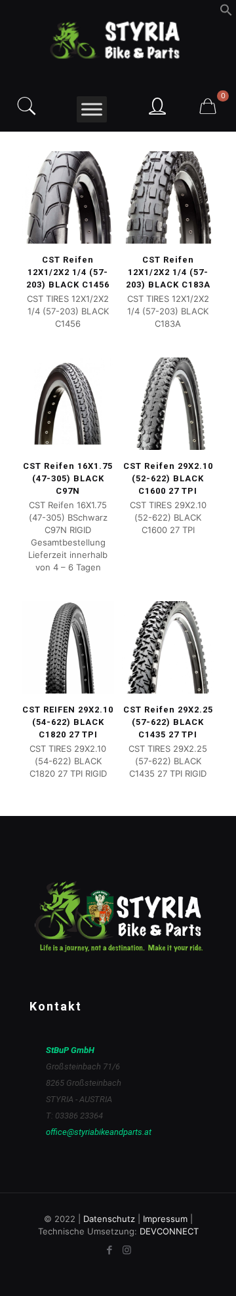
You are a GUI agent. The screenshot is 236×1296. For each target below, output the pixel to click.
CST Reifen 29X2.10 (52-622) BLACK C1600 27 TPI (168, 478)
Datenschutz (109, 1218)
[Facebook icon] (109, 1250)
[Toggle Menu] (91, 109)
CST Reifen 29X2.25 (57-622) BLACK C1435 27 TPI (168, 722)
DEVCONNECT (169, 1231)
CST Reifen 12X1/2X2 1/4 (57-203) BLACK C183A (168, 272)
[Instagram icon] (127, 1250)
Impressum (165, 1218)
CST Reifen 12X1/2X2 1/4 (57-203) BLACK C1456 (67, 272)
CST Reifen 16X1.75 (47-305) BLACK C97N (68, 478)
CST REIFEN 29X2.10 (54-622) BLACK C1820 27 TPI (67, 722)
